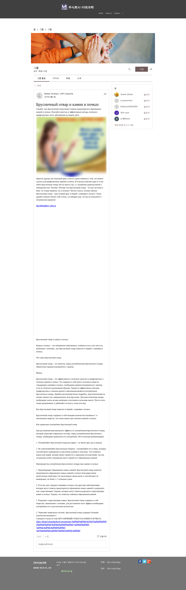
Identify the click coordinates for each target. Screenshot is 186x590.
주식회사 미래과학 (81, 7)
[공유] (105, 93)
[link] (41, 78)
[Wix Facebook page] (140, 561)
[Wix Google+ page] (149, 561)
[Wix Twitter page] (144, 561)
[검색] (129, 69)
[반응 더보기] (46, 536)
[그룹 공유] (150, 69)
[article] (71, 321)
